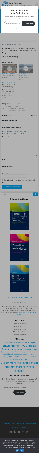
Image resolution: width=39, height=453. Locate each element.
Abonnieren (29, 24)
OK (17, 450)
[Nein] (37, 445)
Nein (22, 450)
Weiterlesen (19, 29)
